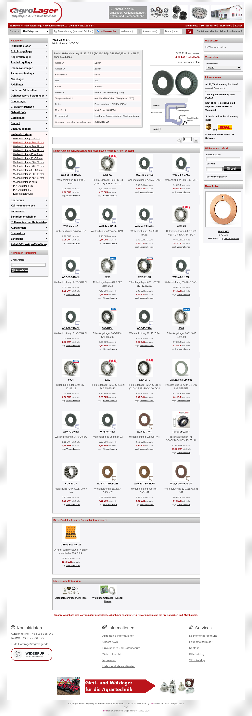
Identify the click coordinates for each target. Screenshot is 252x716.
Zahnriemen (18, 211)
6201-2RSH (144, 277)
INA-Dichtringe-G (22, 190)
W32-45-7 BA (144, 328)
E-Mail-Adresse (18, 260)
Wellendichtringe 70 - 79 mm (28, 166)
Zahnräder (17, 238)
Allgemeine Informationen (118, 635)
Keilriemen (17, 200)
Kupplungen (18, 227)
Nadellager (17, 79)
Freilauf (15, 123)
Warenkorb (226, 25)
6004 (71, 379)
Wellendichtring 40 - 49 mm (28, 154)
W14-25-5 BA (70, 226)
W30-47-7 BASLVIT (144, 483)
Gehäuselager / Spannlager (27, 95)
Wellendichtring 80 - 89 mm (28, 170)
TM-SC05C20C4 (181, 431)
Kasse (239, 25)
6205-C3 (107, 175)
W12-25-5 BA (87, 25)
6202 (107, 379)
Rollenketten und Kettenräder (28, 222)
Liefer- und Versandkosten (118, 666)
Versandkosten (192, 62)
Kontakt (194, 647)
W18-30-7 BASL (71, 328)
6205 (107, 277)
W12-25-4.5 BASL (71, 175)
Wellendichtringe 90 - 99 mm (28, 174)
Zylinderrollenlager (22, 73)
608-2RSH (107, 328)
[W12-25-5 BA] (175, 131)
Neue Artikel (212, 186)
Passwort (210, 163)
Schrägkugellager (21, 51)
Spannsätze (18, 233)
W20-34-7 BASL (181, 175)
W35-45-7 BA (107, 431)
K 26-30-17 (71, 483)
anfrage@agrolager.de (34, 644)
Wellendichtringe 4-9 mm (26, 138)
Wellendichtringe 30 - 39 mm (28, 150)
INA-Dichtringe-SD (23, 186)
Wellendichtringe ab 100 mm (28, 178)
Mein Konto (191, 25)
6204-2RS (144, 379)
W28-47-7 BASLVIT (107, 483)
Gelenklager (18, 117)
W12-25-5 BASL (71, 277)
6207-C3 (181, 226)
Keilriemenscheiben (23, 205)
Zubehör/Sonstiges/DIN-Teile (28, 244)
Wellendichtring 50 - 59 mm (28, 158)
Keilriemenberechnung (203, 635)
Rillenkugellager (21, 45)
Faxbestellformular (200, 641)
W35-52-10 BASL (144, 226)
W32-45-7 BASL (144, 175)
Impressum (109, 660)
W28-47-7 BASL (108, 226)
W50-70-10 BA (71, 431)
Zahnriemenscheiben (23, 216)
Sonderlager (18, 101)
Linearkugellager (21, 128)
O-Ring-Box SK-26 (71, 544)
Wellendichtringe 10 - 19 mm (61, 25)
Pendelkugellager (21, 62)
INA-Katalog (196, 654)
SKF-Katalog (197, 660)
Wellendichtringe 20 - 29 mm (28, 146)
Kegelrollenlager (21, 56)
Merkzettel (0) (209, 25)
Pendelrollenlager (21, 68)
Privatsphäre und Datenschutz (121, 647)
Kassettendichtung (23, 193)
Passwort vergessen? (216, 176)
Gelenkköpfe (18, 112)
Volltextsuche (108, 31)
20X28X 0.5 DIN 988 (181, 379)
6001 (181, 328)
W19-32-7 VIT (144, 431)
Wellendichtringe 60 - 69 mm (28, 162)
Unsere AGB (110, 641)
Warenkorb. (211, 110)
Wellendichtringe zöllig (25, 182)
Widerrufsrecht (111, 654)
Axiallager (17, 84)
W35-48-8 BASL (181, 277)
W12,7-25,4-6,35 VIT (181, 483)
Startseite (14, 25)
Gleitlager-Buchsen (22, 106)
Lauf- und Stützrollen (24, 90)
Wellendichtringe (32, 25)
